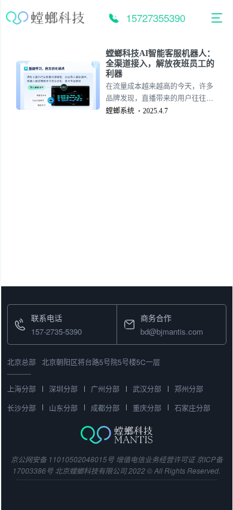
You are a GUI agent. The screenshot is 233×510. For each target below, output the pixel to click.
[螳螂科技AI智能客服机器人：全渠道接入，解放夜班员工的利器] (61, 85)
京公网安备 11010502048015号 (62, 459)
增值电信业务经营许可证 (155, 459)
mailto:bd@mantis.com (157, 311)
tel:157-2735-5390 (38, 311)
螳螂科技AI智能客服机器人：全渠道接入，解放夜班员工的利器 (160, 63)
